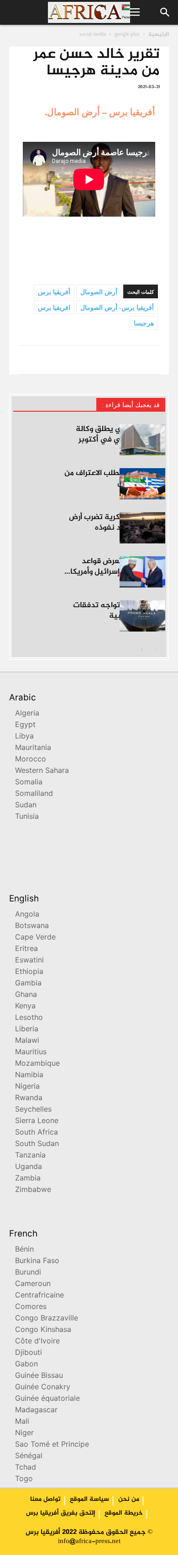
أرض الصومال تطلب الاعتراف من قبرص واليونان (114, 478)
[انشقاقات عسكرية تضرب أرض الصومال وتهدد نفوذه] (142, 528)
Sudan (26, 805)
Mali (22, 1422)
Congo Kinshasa (43, 1330)
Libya (24, 736)
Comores (31, 1307)
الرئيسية (158, 34)
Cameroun (33, 1284)
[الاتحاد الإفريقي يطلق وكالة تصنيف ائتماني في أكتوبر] (142, 440)
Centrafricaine (39, 1295)
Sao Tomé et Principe (52, 1445)
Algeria (27, 713)
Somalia (28, 782)
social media (92, 34)
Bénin (24, 1250)
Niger (24, 1433)
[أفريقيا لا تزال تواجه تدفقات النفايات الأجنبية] (142, 616)
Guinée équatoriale (47, 1399)
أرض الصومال (73, 112)
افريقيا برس (54, 307)
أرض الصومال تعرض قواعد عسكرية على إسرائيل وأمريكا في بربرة (117, 572)
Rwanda (28, 1098)
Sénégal (28, 1456)
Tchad (25, 1468)
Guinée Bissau (39, 1376)
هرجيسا (144, 323)
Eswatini (29, 960)
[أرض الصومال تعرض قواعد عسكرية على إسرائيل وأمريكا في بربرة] (142, 572)
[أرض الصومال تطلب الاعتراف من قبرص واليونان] (142, 484)
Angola (27, 915)
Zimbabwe (33, 1190)
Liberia (26, 1029)
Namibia (29, 1075)
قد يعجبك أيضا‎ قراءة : (131, 405)
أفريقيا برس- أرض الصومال (117, 307)
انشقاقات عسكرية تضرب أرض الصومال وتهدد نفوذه (117, 522)
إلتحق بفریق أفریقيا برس (60, 1513)
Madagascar (36, 1410)
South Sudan (37, 1144)
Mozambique (37, 1064)
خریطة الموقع (124, 1513)
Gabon (26, 1364)
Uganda (28, 1167)
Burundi (28, 1273)
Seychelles (33, 1110)
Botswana (32, 926)
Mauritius (31, 1052)
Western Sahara (42, 771)
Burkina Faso (37, 1261)
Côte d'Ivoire (37, 1341)
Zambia (28, 1178)
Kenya (25, 1006)
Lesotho (29, 1018)
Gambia (28, 983)
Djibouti (28, 1353)
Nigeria (27, 1087)
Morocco (30, 759)
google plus (127, 34)
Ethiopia (29, 972)
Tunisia (27, 817)
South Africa (36, 1133)
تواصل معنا (45, 1499)
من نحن (128, 1499)
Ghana (26, 995)
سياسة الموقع (89, 1499)
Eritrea (26, 949)
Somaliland (34, 794)
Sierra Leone (36, 1121)
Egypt (25, 725)
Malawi (27, 1041)
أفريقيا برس (132, 112)
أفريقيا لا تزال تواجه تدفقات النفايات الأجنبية (119, 610)
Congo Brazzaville (46, 1318)
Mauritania (33, 748)
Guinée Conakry (42, 1387)
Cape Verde (35, 937)
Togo (24, 1479)
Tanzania (30, 1155)
